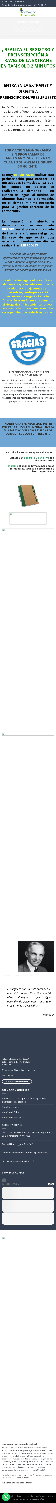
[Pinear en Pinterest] (35, 29)
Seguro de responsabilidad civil (18, 1160)
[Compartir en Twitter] (25, 29)
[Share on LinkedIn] (40, 29)
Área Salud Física (10, 1112)
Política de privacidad (24, 1496)
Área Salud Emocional (13, 1117)
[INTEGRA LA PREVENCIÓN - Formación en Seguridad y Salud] (28, 12)
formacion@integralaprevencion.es (17, 5)
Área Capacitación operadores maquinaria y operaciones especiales (24, 1100)
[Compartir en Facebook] (20, 29)
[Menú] (3, 12)
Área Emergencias (11, 1107)
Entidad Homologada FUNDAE (17, 1144)
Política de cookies (44, 1496)
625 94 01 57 (40, 5)
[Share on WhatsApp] (15, 29)
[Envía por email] (30, 29)
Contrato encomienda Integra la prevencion (24, 1152)
